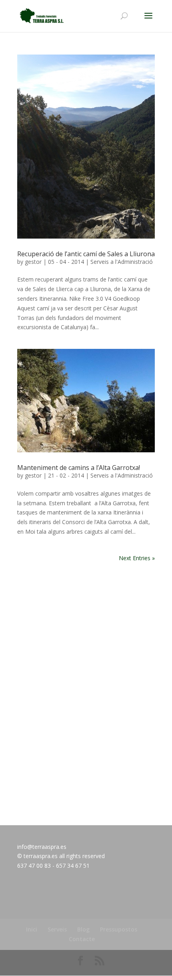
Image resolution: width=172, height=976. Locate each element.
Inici (31, 929)
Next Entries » (137, 558)
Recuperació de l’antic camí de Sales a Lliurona (86, 253)
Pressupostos (118, 929)
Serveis (57, 929)
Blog (83, 929)
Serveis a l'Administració (121, 261)
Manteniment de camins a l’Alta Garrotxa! (78, 467)
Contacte (82, 939)
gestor (33, 261)
